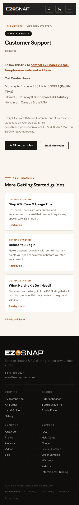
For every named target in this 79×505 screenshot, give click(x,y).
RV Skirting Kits (14, 399)
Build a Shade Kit (52, 404)
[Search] (49, 9)
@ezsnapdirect (13, 491)
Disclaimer (63, 491)
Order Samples (51, 454)
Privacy (32, 491)
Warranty (47, 460)
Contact (46, 443)
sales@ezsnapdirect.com (20, 377)
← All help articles (21, 145)
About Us (10, 431)
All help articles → (15, 319)
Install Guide (12, 410)
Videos (9, 449)
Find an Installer (51, 449)
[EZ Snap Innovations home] (18, 9)
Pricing (9, 437)
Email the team (54, 145)
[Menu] (69, 9)
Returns (46, 466)
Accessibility (11, 498)
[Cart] (59, 9)
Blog (7, 454)
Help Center (14, 26)
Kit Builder (11, 404)
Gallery (9, 416)
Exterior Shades (51, 399)
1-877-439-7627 (14, 372)
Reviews (10, 443)
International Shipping (55, 472)
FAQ (44, 431)
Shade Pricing (50, 410)
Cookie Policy (47, 491)
